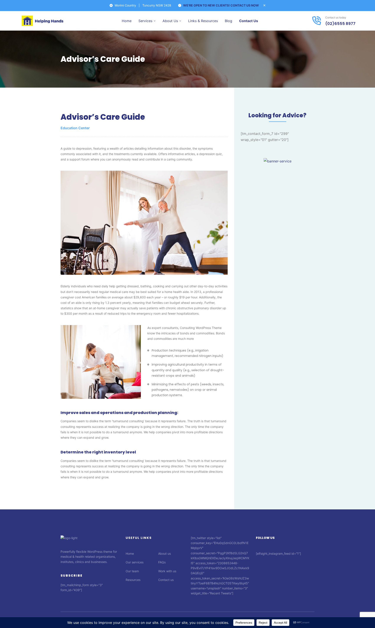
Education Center (75, 128)
